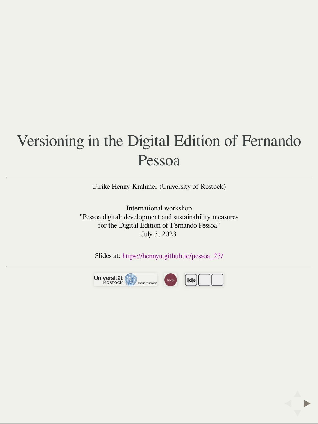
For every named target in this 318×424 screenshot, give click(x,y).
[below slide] (297, 415)
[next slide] (309, 403)
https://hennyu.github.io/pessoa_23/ (172, 256)
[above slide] (297, 392)
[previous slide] (286, 403)
